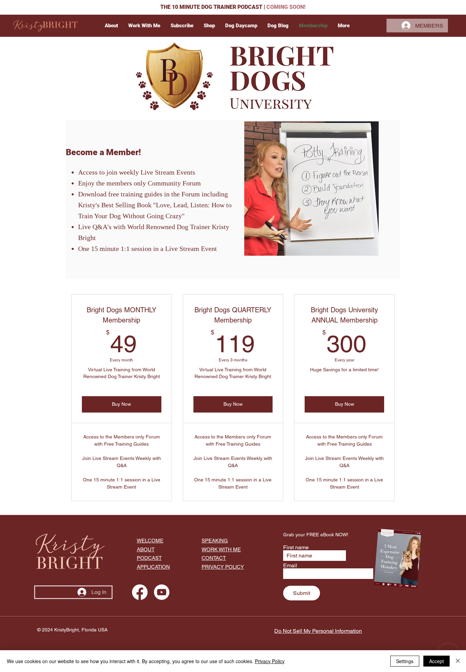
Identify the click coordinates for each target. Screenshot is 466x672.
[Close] (458, 661)
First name (296, 547)
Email (290, 565)
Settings (404, 661)
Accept (436, 661)
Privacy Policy (270, 661)
